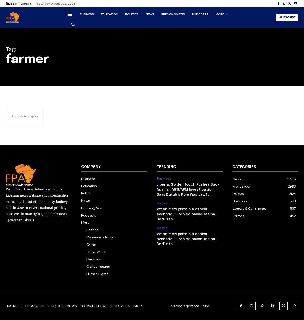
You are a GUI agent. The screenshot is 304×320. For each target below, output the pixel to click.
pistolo (162, 203)
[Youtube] (295, 3)
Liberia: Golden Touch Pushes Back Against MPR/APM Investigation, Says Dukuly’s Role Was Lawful (188, 190)
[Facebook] (278, 3)
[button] (73, 24)
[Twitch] (273, 306)
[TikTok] (262, 306)
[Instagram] (284, 3)
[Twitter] (290, 3)
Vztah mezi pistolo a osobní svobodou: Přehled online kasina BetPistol (186, 214)
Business (164, 179)
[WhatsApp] (294, 306)
